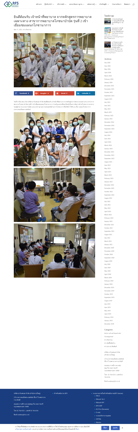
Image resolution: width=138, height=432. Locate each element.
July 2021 (107, 238)
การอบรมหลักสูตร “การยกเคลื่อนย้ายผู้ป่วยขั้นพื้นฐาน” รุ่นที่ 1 (118, 21)
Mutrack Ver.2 (100, 399)
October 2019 (108, 294)
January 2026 (108, 82)
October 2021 (108, 228)
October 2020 (108, 254)
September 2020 (109, 258)
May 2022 (107, 208)
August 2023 (108, 162)
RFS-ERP (99, 406)
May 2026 (107, 69)
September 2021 (109, 231)
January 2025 (108, 119)
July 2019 (107, 304)
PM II (98, 396)
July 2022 (107, 201)
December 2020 (109, 248)
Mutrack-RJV (100, 402)
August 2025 (108, 99)
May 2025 (107, 109)
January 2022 (108, 221)
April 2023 (107, 172)
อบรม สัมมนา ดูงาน (75, 4)
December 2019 (109, 287)
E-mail (98, 412)
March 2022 (108, 215)
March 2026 (108, 76)
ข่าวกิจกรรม (27, 29)
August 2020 (108, 261)
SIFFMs (98, 419)
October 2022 (108, 191)
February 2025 (108, 115)
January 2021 (108, 244)
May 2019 (107, 311)
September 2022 (109, 195)
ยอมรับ (115, 428)
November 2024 (109, 125)
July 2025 (107, 102)
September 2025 (109, 96)
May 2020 (107, 271)
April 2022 (107, 211)
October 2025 (108, 92)
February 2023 (108, 178)
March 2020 (108, 277)
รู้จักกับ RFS (48, 4)
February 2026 (108, 79)
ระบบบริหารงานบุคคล (103, 416)
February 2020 (108, 281)
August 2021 (108, 234)
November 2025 (109, 89)
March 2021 (108, 241)
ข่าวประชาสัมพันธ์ (110, 346)
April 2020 (107, 274)
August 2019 (108, 301)
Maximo (98, 422)
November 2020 (109, 251)
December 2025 (109, 86)
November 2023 (109, 155)
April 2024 (107, 142)
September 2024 (109, 129)
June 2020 (107, 267)
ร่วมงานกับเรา (116, 4)
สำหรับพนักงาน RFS (60, 393)
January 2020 (108, 284)
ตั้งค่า (77, 429)
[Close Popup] (122, 428)
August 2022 (108, 198)
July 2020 (107, 264)
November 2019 (109, 291)
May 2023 (107, 168)
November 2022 (109, 188)
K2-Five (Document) (102, 409)
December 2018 (109, 324)
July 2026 (107, 62)
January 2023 (108, 182)
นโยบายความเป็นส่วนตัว (23, 429)
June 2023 (107, 165)
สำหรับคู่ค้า (103, 4)
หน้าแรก (39, 4)
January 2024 (108, 148)
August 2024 (108, 132)
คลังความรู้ (91, 4)
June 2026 (107, 66)
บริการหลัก (60, 4)
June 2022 (107, 205)
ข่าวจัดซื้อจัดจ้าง (109, 343)
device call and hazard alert (112, 333)
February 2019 (108, 317)
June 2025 (107, 105)
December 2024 (109, 122)
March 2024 (108, 145)
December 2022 (109, 185)
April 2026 (107, 72)
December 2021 (109, 225)
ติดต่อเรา (127, 4)
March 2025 (108, 112)
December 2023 (109, 152)
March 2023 (108, 175)
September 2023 (109, 158)
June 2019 (107, 307)
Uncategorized (108, 336)
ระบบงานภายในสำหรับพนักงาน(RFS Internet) (108, 393)
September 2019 (109, 297)
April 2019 (107, 314)
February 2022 (108, 218)
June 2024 (107, 138)
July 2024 (107, 135)
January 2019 (108, 320)
